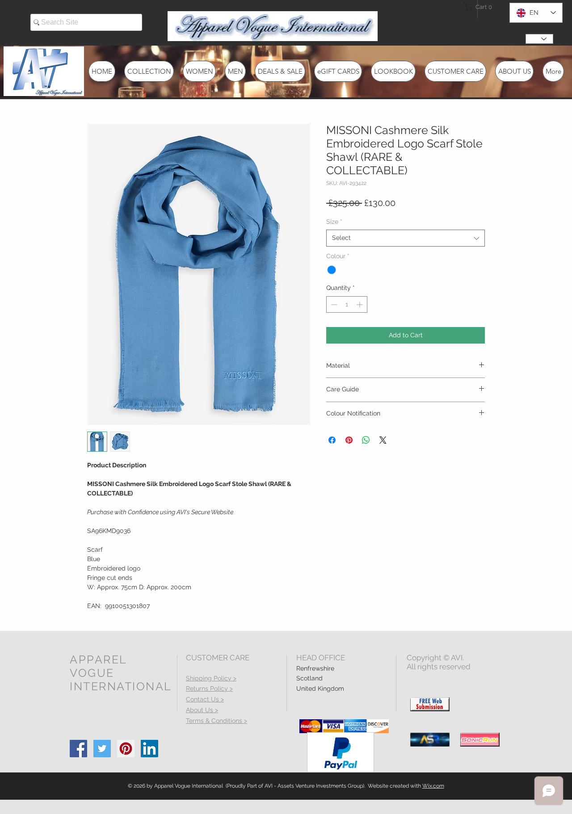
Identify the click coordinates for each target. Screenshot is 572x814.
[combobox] (405, 238)
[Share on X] (383, 440)
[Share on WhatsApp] (366, 440)
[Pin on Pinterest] (349, 440)
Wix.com (433, 786)
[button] (480, 7)
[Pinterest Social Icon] (126, 748)
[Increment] (360, 304)
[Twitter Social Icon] (102, 748)
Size (334, 221)
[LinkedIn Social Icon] (149, 748)
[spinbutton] (347, 304)
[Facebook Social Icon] (78, 748)
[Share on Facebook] (332, 440)
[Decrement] (333, 304)
